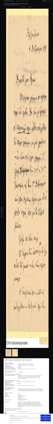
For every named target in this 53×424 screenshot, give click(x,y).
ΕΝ (1, 216)
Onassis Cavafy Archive (9, 1)
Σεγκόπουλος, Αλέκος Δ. (22, 398)
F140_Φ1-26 (25, 369)
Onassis (1, 209)
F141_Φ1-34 (29, 369)
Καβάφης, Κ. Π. (20, 396)
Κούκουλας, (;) (20, 397)
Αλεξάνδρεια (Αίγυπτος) (22, 395)
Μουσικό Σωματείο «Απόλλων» (23, 399)
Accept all (45, 415)
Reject (45, 420)
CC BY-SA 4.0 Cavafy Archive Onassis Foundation (26, 381)
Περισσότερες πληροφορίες (22, 411)
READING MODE (30, 6)
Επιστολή (19, 394)
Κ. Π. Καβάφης (20, 372)
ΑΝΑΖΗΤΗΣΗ (45, 0)
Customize (10, 422)
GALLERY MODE (23, 6)
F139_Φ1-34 (20, 369)
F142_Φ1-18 (34, 369)
